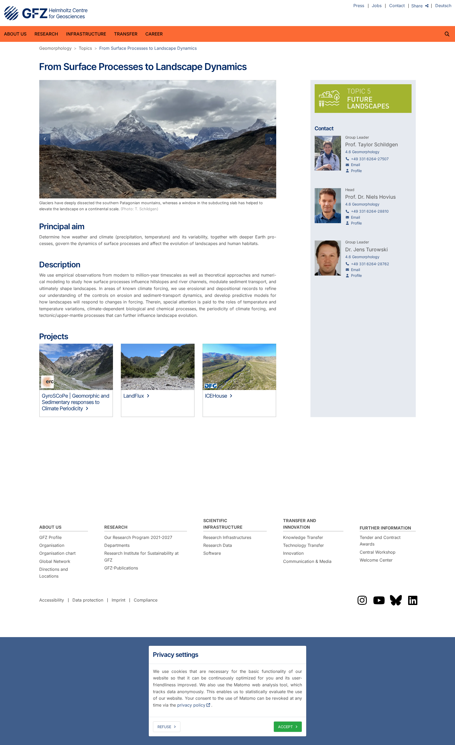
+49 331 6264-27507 (370, 159)
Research (46, 34)
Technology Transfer (303, 545)
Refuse (164, 726)
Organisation (51, 545)
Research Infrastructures (227, 537)
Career (154, 34)
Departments (117, 545)
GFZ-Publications (121, 568)
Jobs (377, 5)
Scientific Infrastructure (223, 524)
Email (355, 164)
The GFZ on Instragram (362, 600)
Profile (356, 170)
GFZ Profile (50, 537)
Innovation (293, 553)
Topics (85, 48)
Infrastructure (86, 34)
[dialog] (227, 691)
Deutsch (443, 5)
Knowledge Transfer (303, 537)
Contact (397, 5)
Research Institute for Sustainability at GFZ (141, 557)
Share (417, 5)
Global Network (54, 561)
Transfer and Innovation (299, 524)
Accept (285, 726)
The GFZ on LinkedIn (412, 600)
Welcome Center (376, 560)
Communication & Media (307, 561)
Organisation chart (57, 553)
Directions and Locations (53, 573)
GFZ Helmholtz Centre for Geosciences (46, 13)
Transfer (125, 34)
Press (358, 5)
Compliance (145, 600)
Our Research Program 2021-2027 (138, 537)
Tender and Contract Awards (380, 541)
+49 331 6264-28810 (370, 211)
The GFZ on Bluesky (395, 600)
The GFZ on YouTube (379, 600)
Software (212, 553)
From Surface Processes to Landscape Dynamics (148, 48)
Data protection (87, 600)
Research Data (217, 545)
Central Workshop (377, 552)
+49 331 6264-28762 (370, 264)
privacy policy (191, 705)
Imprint (118, 600)
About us (15, 34)
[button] (57, 139)
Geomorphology (55, 48)
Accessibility (51, 600)
